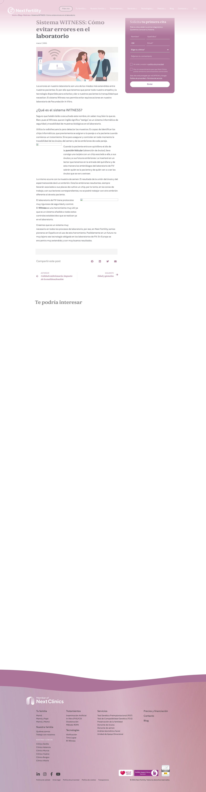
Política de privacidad (138, 78)
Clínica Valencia (43, 747)
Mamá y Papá (42, 719)
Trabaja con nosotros (45, 735)
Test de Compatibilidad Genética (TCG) (114, 719)
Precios (160, 9)
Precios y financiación (156, 711)
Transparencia (103, 780)
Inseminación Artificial (76, 716)
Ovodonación (72, 722)
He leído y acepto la (148, 64)
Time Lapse (71, 738)
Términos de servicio (154, 78)
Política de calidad (43, 780)
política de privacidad (156, 64)
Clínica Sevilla (42, 744)
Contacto (182, 9)
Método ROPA (72, 725)
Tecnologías (146, 9)
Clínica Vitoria (42, 761)
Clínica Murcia (42, 751)
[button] (92, 261)
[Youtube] (58, 774)
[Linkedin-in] (38, 774)
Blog (172, 9)
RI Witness (70, 741)
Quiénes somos (43, 732)
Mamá (39, 716)
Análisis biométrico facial (108, 731)
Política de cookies (89, 780)
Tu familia (80, 9)
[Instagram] (45, 774)
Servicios (131, 9)
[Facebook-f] (51, 774)
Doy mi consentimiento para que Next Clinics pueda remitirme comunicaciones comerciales (150, 70)
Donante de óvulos (105, 725)
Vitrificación (71, 735)
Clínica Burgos (42, 757)
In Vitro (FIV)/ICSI (74, 719)
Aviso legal (57, 780)
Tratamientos (116, 9)
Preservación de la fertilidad (110, 722)
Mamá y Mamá (43, 722)
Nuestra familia (97, 9)
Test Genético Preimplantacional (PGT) (114, 716)
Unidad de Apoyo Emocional (110, 734)
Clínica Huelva (42, 754)
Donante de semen (106, 728)
